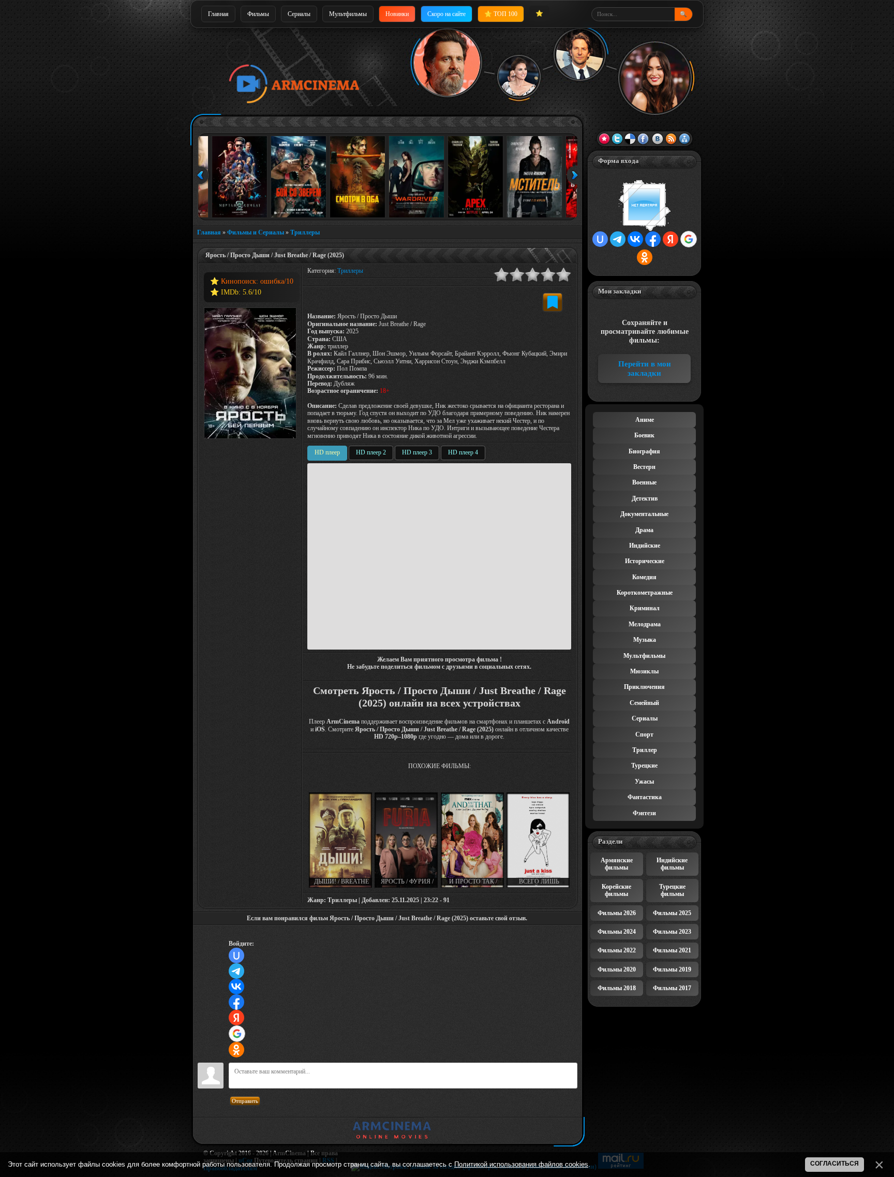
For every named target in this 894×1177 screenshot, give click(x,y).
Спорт (644, 734)
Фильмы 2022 (617, 950)
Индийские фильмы (672, 864)
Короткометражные (645, 592)
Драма (644, 530)
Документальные (644, 514)
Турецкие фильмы (672, 890)
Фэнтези (644, 813)
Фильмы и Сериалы (255, 232)
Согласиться (834, 1163)
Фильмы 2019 (672, 969)
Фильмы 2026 (617, 913)
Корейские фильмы (616, 890)
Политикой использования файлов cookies (521, 1164)
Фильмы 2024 (617, 931)
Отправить (245, 1101)
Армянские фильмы (617, 864)
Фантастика (645, 797)
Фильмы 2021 (672, 950)
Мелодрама (645, 624)
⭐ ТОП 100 (500, 14)
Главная (218, 14)
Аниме (644, 419)
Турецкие (644, 765)
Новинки (397, 14)
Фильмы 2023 (672, 931)
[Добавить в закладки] (552, 302)
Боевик (644, 435)
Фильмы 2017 (672, 988)
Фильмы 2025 (672, 913)
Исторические (644, 561)
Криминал (645, 608)
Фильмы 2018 (617, 988)
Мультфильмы (348, 14)
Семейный (644, 703)
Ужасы (644, 781)
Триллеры (305, 232)
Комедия (644, 577)
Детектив (645, 498)
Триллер (644, 750)
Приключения (644, 686)
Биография (644, 451)
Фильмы (258, 14)
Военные (644, 482)
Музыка (644, 639)
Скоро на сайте (446, 14)
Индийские (644, 545)
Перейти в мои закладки (644, 368)
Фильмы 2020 (617, 969)
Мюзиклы (644, 671)
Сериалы (299, 14)
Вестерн (644, 466)
